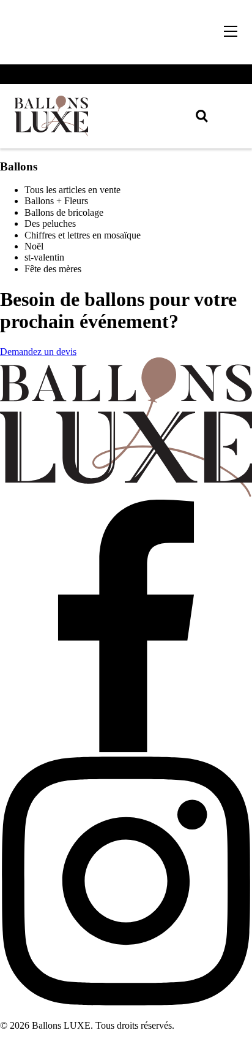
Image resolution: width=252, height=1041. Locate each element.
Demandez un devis (38, 351)
